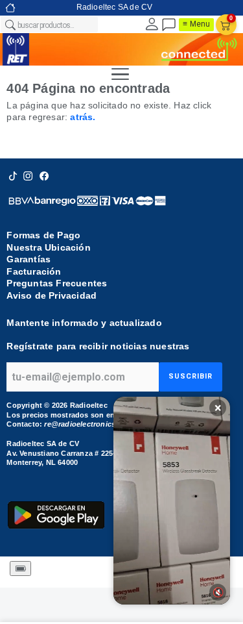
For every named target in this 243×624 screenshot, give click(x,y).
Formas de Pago (43, 235)
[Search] (10, 25)
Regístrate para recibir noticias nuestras (97, 346)
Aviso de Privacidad (51, 295)
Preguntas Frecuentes (56, 283)
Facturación (33, 271)
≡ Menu (196, 24)
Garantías (28, 259)
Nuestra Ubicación (48, 247)
